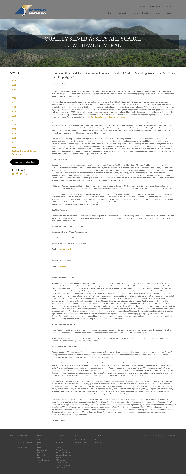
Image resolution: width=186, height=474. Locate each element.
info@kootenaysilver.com (67, 249)
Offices (96, 440)
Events (58, 447)
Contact (167, 13)
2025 (14, 85)
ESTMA (58, 457)
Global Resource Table (43, 461)
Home (111, 13)
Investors (146, 13)
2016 (14, 125)
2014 (14, 133)
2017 (14, 120)
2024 (14, 89)
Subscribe (97, 442)
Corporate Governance (22, 446)
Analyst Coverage (62, 450)
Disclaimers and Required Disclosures (63, 464)
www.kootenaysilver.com (67, 255)
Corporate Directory (25, 442)
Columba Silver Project (42, 441)
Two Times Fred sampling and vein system (108, 117)
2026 (14, 80)
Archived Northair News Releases (24, 152)
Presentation (60, 442)
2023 (14, 94)
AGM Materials (61, 460)
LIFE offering (60, 468)
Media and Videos (62, 445)
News (157, 13)
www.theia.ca (63, 272)
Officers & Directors (25, 440)
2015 (14, 129)
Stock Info (59, 440)
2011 (14, 147)
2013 (14, 138)
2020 (14, 107)
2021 (14, 102)
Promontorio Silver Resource (43, 451)
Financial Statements (63, 452)
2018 (14, 116)
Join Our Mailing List (25, 162)
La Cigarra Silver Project (43, 446)
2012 (14, 142)
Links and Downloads (63, 455)
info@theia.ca (62, 266)
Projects (134, 13)
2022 (14, 98)
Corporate (122, 13)
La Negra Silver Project (42, 456)
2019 (14, 111)
